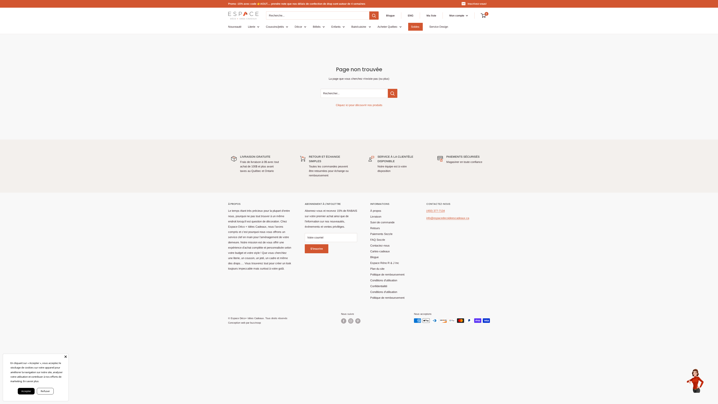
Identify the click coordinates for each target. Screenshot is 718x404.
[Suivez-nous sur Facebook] (343, 321)
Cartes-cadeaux (380, 251)
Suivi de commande (382, 222)
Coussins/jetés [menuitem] (275, 26)
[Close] (65, 357)
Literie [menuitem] (251, 26)
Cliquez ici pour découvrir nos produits (359, 105)
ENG (410, 15)
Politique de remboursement (387, 274)
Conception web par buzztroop (244, 322)
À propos (375, 210)
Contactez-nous (380, 245)
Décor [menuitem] (298, 26)
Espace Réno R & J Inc (384, 262)
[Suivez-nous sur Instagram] (350, 321)
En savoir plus (31, 381)
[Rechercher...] (392, 93)
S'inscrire (316, 248)
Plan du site (377, 268)
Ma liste (431, 15)
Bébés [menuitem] (317, 26)
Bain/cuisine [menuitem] (359, 26)
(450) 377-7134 (435, 210)
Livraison (375, 216)
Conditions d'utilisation (383, 280)
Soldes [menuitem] (415, 26)
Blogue (390, 15)
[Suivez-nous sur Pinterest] (357, 321)
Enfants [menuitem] (336, 26)
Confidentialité (378, 286)
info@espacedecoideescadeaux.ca (447, 218)
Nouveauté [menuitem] (234, 26)
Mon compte (457, 15)
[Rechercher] (374, 15)
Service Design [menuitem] (438, 26)
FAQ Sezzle (377, 239)
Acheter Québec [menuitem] (388, 26)
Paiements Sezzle (381, 233)
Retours (375, 228)
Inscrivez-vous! (477, 3)
